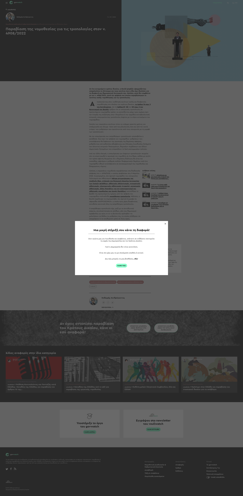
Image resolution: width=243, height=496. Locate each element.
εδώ (136, 259)
